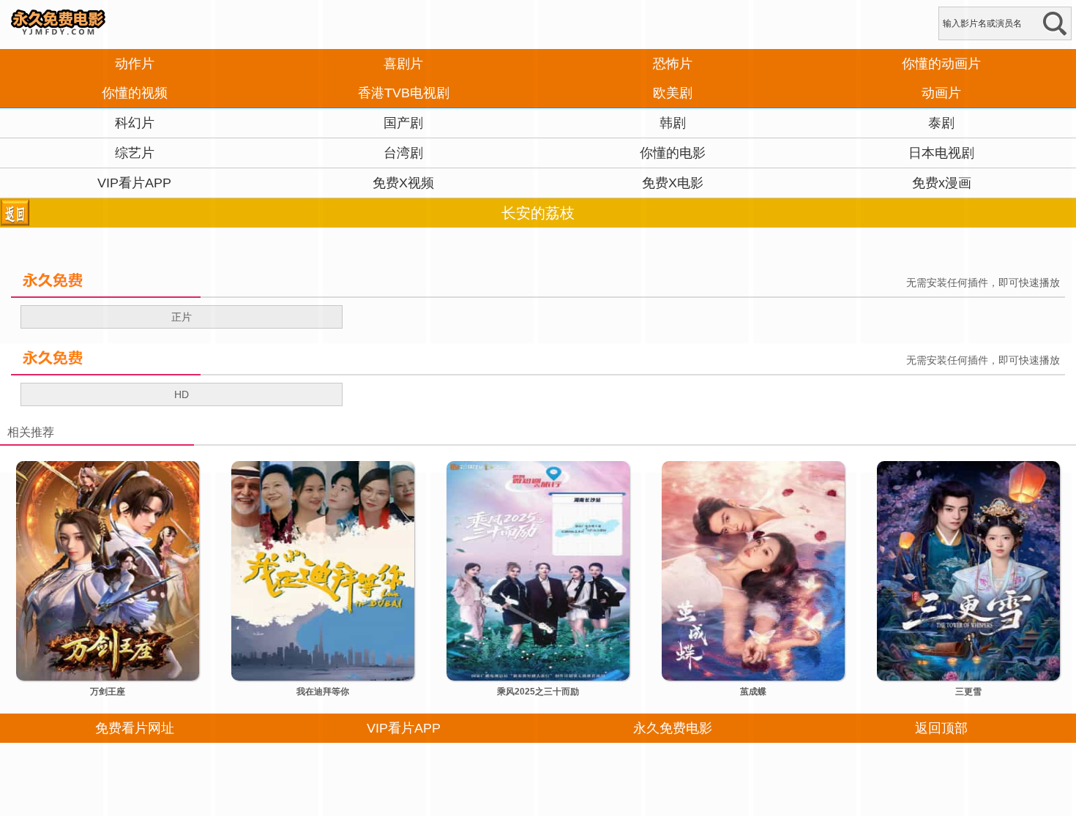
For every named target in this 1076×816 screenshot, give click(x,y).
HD (181, 394)
